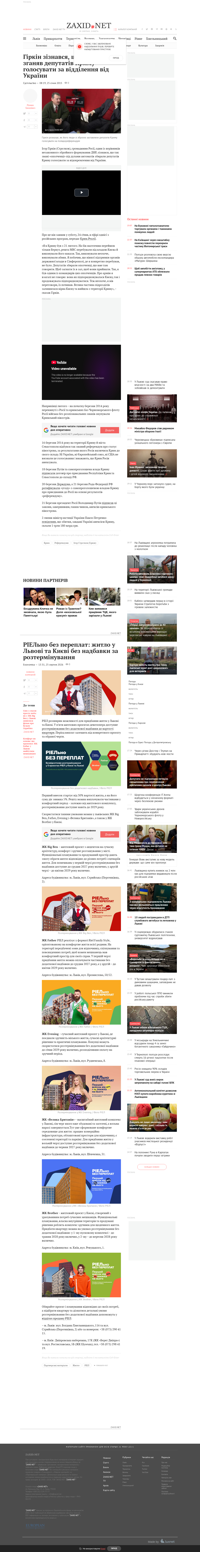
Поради (72, 45)
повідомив (49, 521)
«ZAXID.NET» (42, 1486)
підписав (108, 503)
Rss (143, 1462)
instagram (152, 29)
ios (171, 29)
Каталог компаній (127, 29)
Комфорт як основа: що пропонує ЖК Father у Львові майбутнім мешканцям (30, 746)
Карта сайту (109, 1490)
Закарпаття (107, 39)
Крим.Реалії (88, 238)
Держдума (63, 484)
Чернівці (124, 39)
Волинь (89, 39)
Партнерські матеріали (56, 1365)
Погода (132, 681)
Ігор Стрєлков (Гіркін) (85, 542)
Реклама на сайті (167, 1481)
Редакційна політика (165, 1467)
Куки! (103, 1548)
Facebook (145, 1466)
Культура (143, 45)
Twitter (144, 1469)
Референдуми (62, 542)
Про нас (164, 1462)
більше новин (152, 1167)
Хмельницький (157, 39)
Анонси (106, 1472)
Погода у (136, 684)
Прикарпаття (53, 39)
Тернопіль (73, 39)
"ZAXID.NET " (30, 1464)
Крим (47, 542)
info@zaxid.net (55, 1494)
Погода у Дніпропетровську (157, 742)
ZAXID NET (89, 26)
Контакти (164, 1474)
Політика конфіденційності (168, 1492)
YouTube (145, 1472)
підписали (48, 473)
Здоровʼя (159, 45)
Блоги (46, 29)
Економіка (41, 45)
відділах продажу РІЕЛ (56, 1318)
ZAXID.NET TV (59, 29)
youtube (161, 29)
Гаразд (116, 58)
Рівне (138, 39)
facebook (142, 29)
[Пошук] (174, 38)
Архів (105, 1485)
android (166, 29)
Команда (164, 1471)
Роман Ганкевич (30, 106)
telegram (157, 29)
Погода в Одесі (136, 742)
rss (176, 29)
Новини (27, 29)
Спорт (128, 45)
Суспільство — (31, 83)
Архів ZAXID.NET (56, 130)
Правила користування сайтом (166, 1486)
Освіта (58, 45)
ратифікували (51, 488)
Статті (37, 29)
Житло (76, 1365)
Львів (36, 39)
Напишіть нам (166, 1478)
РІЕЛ (87, 1365)
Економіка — (30, 664)
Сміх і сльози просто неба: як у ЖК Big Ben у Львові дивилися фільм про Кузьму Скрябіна (29, 720)
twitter (147, 29)
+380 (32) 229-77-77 (41, 1491)
